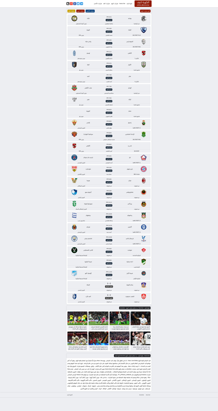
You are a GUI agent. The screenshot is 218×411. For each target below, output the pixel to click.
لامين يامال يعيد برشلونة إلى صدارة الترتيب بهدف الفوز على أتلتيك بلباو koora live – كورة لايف (77, 349)
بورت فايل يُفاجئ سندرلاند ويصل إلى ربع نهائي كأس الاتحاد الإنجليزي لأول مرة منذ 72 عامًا (141, 349)
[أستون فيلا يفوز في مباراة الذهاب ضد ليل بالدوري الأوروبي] (141, 318)
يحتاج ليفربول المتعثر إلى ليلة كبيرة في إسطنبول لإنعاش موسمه (99, 348)
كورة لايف (129, 3)
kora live (148, 395)
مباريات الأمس (98, 3)
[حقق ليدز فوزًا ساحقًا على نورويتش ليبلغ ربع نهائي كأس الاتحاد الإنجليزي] (77, 318)
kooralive (141, 395)
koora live (122, 3)
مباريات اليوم (114, 3)
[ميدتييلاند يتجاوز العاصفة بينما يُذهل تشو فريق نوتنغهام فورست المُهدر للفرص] (120, 318)
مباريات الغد (106, 3)
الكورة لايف (69, 395)
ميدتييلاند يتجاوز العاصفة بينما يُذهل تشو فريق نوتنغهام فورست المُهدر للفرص (120, 329)
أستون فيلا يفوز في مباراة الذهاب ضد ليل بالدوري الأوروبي (141, 328)
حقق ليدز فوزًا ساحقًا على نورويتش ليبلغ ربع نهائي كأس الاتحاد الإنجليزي (78, 329)
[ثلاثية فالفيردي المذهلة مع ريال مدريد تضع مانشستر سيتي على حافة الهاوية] (98, 318)
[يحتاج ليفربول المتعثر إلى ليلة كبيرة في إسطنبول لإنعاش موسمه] (98, 338)
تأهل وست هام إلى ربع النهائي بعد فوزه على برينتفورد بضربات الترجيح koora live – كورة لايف (120, 349)
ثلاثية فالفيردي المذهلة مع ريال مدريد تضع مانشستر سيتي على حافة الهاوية (99, 329)
